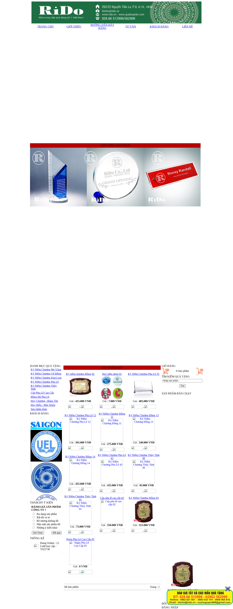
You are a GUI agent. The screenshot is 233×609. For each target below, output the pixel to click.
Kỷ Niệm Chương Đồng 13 (144, 415)
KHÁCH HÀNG (159, 26)
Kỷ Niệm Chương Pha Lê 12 (80, 415)
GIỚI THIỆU (74, 26)
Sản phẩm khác (39, 409)
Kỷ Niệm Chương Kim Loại (46, 377)
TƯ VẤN (130, 26)
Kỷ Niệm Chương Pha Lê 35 (143, 374)
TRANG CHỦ (45, 26)
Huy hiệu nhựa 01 (112, 374)
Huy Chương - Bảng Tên (44, 401)
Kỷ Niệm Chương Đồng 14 (80, 456)
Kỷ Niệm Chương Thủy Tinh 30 (143, 457)
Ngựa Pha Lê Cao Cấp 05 (80, 539)
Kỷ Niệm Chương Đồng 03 (144, 497)
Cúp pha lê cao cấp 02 (112, 497)
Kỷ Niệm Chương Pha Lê (45, 381)
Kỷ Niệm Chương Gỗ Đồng (46, 373)
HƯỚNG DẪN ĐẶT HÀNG (102, 27)
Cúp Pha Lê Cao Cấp (42, 392)
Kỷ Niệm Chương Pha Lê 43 (112, 457)
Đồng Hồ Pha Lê (40, 396)
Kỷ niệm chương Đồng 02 (80, 374)
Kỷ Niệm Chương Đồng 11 (112, 415)
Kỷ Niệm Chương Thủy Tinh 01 (80, 498)
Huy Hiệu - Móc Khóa (43, 405)
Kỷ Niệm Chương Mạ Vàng (46, 369)
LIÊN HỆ (187, 26)
